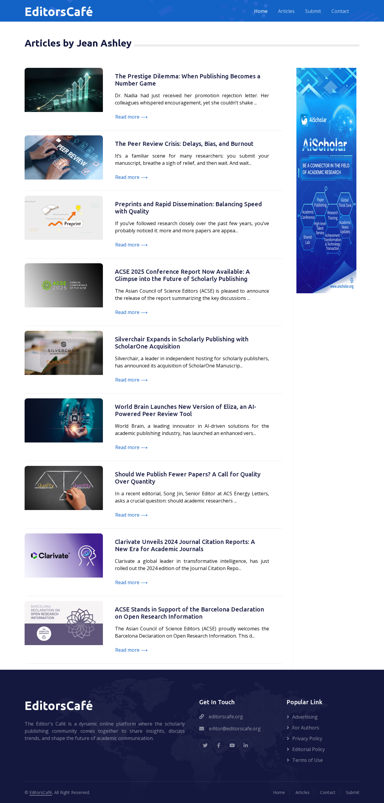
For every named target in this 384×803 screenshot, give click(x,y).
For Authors (305, 727)
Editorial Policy (308, 749)
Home (261, 11)
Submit (313, 11)
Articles (286, 11)
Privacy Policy (307, 738)
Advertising (305, 717)
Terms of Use (307, 760)
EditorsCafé (40, 792)
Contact (340, 11)
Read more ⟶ (131, 116)
